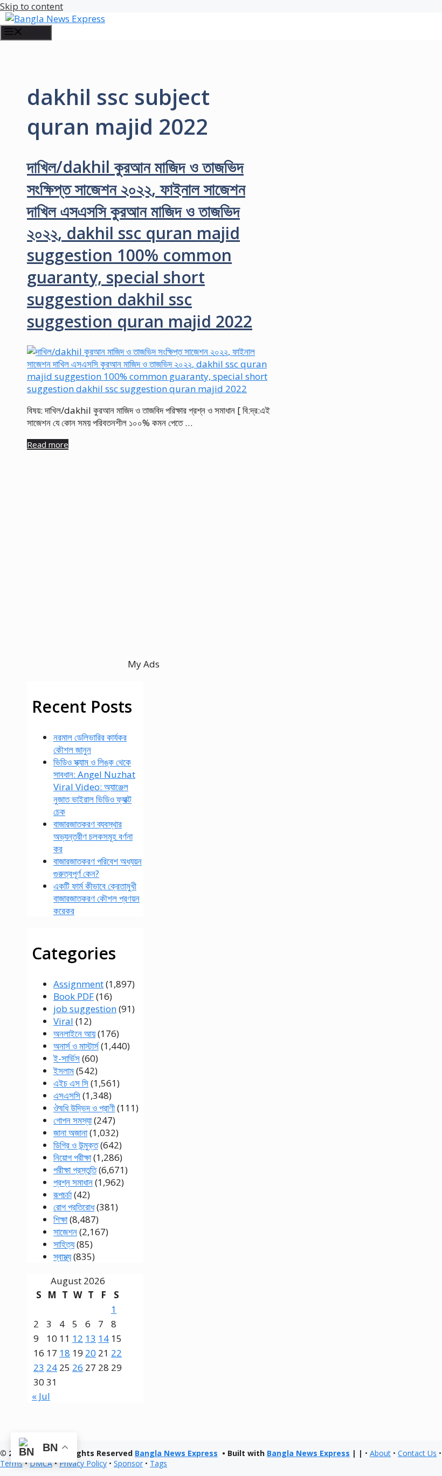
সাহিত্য (63, 1244)
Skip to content (31, 6)
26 (77, 1367)
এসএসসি (66, 1095)
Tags (158, 1463)
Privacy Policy (83, 1463)
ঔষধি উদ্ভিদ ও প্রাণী (84, 1108)
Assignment (78, 984)
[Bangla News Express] (55, 18)
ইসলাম (63, 1070)
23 (38, 1367)
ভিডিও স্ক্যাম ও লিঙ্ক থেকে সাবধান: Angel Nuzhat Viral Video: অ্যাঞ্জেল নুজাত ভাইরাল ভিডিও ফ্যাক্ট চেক (94, 787)
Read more (47, 444)
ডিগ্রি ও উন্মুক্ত (75, 1145)
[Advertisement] (144, 573)
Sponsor (128, 1463)
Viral (63, 1021)
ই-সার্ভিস (66, 1058)
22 (116, 1353)
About (380, 1453)
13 (90, 1338)
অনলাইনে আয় (74, 1033)
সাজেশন (65, 1232)
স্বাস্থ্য (62, 1256)
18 (64, 1353)
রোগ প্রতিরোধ (73, 1207)
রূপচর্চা (62, 1194)
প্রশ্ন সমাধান (73, 1182)
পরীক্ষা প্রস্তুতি (74, 1170)
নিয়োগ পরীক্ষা (72, 1157)
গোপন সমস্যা (72, 1120)
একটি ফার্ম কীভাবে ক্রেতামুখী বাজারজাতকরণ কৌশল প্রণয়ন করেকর (96, 898)
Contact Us (417, 1453)
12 (77, 1338)
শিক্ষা (60, 1219)
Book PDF (73, 996)
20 (90, 1353)
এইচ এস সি (70, 1083)
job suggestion (84, 1008)
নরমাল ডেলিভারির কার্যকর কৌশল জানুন (90, 743)
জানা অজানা (70, 1132)
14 (103, 1338)
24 (51, 1367)
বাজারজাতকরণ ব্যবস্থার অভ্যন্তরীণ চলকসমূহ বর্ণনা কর (93, 836)
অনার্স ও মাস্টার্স (76, 1046)
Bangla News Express (176, 1453)
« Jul (41, 1396)
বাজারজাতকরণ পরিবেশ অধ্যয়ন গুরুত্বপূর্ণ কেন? (97, 867)
